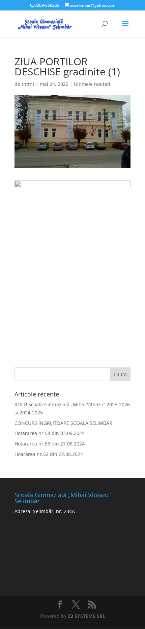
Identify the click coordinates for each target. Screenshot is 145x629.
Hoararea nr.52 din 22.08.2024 (48, 454)
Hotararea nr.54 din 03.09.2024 (49, 433)
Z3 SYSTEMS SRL (86, 616)
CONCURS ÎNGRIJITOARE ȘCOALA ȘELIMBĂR (63, 423)
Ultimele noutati (92, 84)
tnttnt (28, 84)
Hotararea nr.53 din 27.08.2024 (49, 443)
